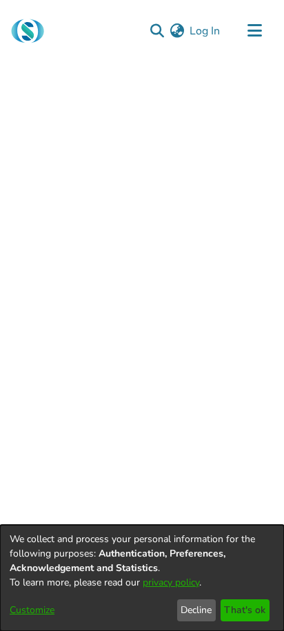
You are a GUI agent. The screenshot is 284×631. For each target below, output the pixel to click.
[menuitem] (176, 31)
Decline (196, 610)
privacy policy (171, 582)
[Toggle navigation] (254, 31)
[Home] (27, 31)
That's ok (244, 610)
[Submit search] (156, 31)
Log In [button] (205, 31)
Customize (32, 610)
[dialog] (142, 578)
